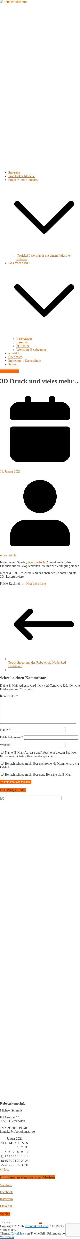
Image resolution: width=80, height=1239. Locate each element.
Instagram (6, 1199)
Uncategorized (9, 371)
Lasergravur (24, 338)
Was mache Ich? (18, 263)
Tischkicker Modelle (21, 176)
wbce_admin (8, 555)
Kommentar (9, 696)
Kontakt (13, 353)
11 (2, 1156)
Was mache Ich (37, 562)
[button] (44, 252)
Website (5, 744)
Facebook (6, 1192)
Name (5, 729)
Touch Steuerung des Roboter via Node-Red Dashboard (37, 664)
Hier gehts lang (36, 583)
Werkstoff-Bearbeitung (31, 349)
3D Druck (23, 346)
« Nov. (4, 1169)
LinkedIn (6, 1206)
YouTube (6, 1185)
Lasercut (21, 342)
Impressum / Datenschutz (24, 360)
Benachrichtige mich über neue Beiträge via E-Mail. (38, 774)
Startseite (14, 172)
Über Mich (15, 357)
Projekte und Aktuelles (23, 179)
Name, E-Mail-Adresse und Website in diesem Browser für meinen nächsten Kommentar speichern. (38, 754)
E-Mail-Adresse (11, 737)
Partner (12, 364)
